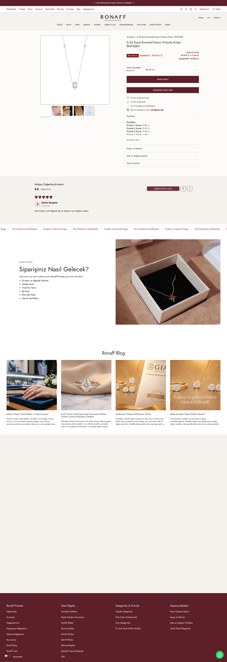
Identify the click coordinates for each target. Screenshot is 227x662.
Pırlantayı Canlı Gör (163, 90)
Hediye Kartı (204, 9)
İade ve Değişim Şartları (137, 155)
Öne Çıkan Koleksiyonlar (126, 617)
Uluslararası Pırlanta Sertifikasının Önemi (133, 414)
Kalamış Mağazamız (15, 634)
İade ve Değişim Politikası (181, 622)
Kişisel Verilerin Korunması (72, 617)
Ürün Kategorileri (123, 622)
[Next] (219, 3)
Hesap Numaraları (14, 656)
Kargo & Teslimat (177, 617)
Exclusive (38, 9)
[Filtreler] (183, 188)
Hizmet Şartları (67, 634)
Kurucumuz (11, 639)
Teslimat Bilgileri (68, 645)
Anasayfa (131, 36)
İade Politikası (67, 639)
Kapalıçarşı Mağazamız (17, 628)
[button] (59, 25)
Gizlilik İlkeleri (67, 622)
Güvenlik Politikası (69, 611)
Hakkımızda (12, 611)
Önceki (40, 70)
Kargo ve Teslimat (134, 148)
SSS (63, 656)
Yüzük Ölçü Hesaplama (180, 628)
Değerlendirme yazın (163, 188)
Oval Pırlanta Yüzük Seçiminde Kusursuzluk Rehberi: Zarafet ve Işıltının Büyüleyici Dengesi (84, 415)
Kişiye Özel (49, 9)
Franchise (70, 9)
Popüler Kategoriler (124, 611)
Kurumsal (10, 617)
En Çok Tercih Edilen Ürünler (128, 628)
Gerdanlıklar (11, 9)
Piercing (60, 9)
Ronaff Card (12, 651)
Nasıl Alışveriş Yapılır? (180, 611)
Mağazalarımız (88, 9)
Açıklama (131, 116)
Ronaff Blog (113, 352)
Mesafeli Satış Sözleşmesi (72, 651)
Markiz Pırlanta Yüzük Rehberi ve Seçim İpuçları (28, 414)
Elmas (30, 9)
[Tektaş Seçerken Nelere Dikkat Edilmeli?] (195, 385)
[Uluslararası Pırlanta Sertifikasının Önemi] (141, 385)
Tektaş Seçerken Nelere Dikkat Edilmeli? (187, 414)
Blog (78, 9)
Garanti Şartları (133, 163)
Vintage (22, 9)
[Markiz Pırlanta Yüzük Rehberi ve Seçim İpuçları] (32, 385)
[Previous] (8, 3)
